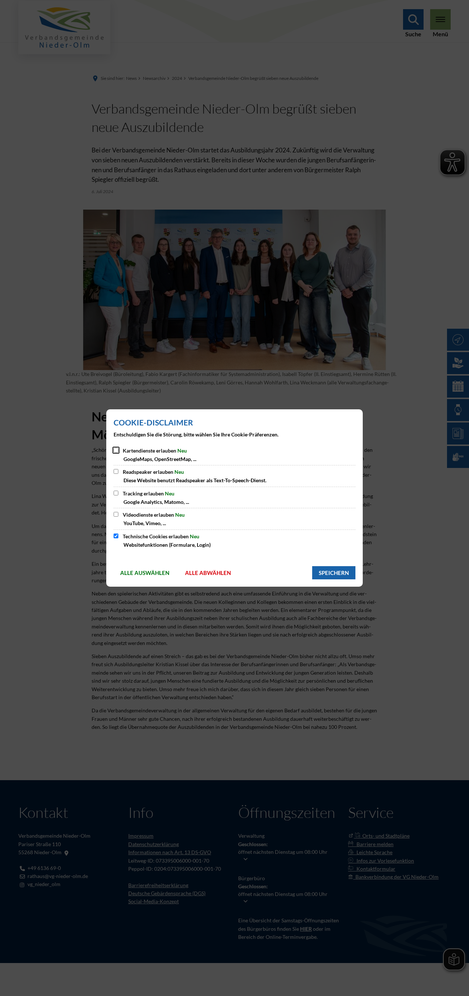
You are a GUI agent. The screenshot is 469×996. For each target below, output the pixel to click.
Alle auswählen (144, 572)
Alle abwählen (208, 572)
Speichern (334, 572)
